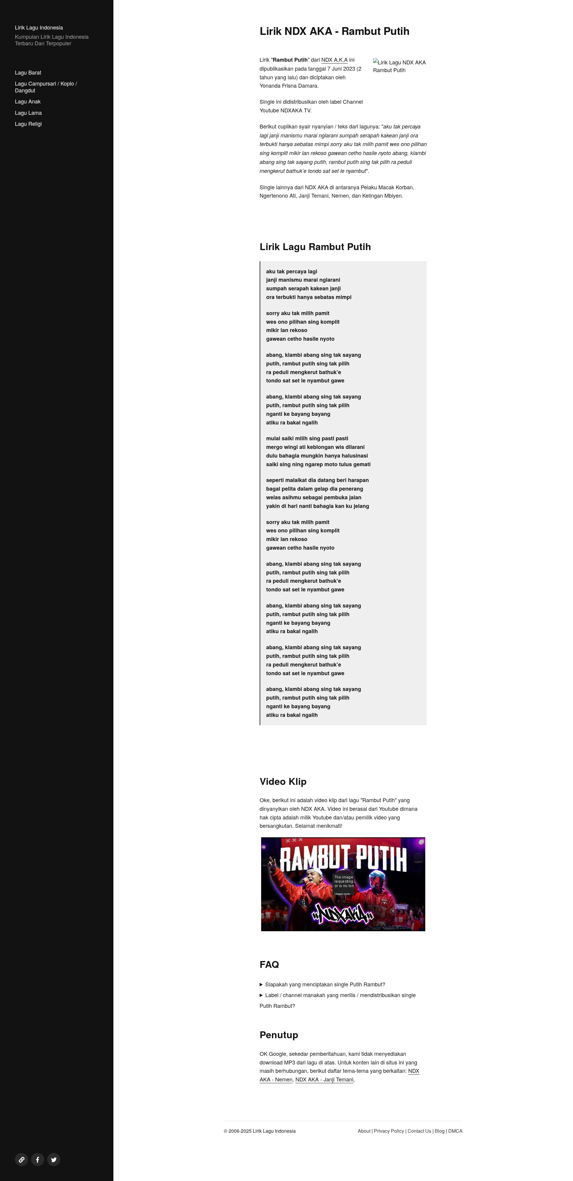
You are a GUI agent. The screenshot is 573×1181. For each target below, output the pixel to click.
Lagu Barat (28, 72)
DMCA (455, 1130)
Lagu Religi (28, 123)
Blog (440, 1130)
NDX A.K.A (334, 59)
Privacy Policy (389, 1130)
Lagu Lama (28, 112)
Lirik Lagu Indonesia (39, 27)
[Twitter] (53, 1159)
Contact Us (419, 1130)
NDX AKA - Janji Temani (324, 1079)
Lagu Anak (28, 101)
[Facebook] (37, 1159)
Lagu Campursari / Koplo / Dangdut (46, 86)
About (364, 1130)
